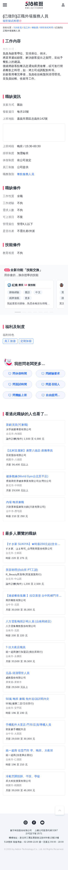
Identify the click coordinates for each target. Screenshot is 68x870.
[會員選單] (63, 5)
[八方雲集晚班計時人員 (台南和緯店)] (34, 628)
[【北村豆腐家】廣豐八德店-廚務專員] (34, 457)
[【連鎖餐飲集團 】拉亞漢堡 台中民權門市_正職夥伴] (34, 603)
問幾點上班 (20, 395)
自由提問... (53, 395)
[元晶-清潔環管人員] (34, 680)
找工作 (27, 27)
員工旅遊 (10, 341)
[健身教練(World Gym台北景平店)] (34, 483)
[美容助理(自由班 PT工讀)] (34, 577)
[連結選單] (5, 5)
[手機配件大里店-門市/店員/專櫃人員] (34, 732)
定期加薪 (26, 341)
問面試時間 (20, 384)
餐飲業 (35, 27)
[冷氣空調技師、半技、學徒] (34, 783)
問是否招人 (53, 384)
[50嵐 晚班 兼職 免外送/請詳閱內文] (34, 706)
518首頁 (18, 27)
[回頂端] (59, 810)
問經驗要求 (53, 373)
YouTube (42, 822)
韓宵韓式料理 (46, 27)
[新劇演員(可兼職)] (34, 432)
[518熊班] (34, 5)
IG (26, 822)
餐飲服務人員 (25, 174)
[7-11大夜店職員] (34, 654)
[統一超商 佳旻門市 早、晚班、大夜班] (34, 757)
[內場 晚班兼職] (34, 509)
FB (34, 822)
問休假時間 (20, 373)
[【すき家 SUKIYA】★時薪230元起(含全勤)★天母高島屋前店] (34, 551)
